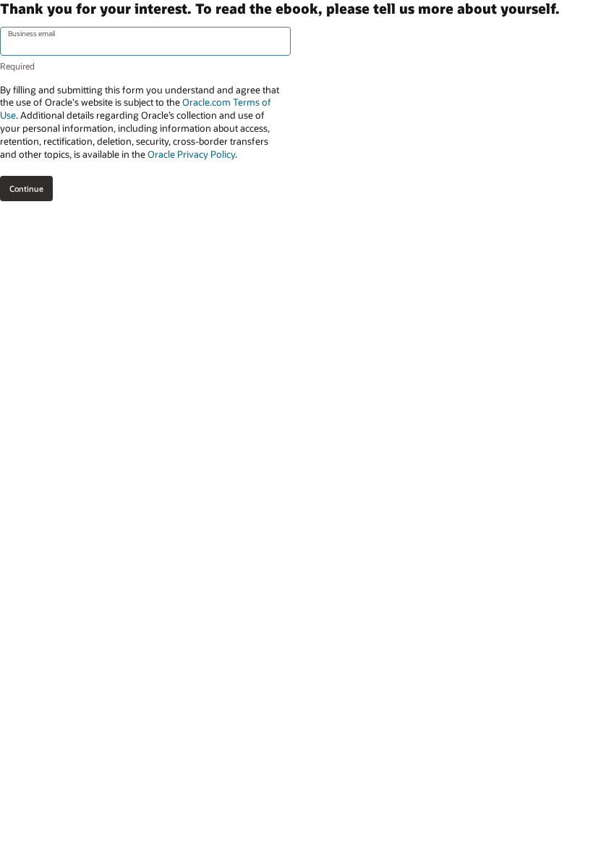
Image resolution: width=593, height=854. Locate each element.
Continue (26, 188)
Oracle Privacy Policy (191, 154)
